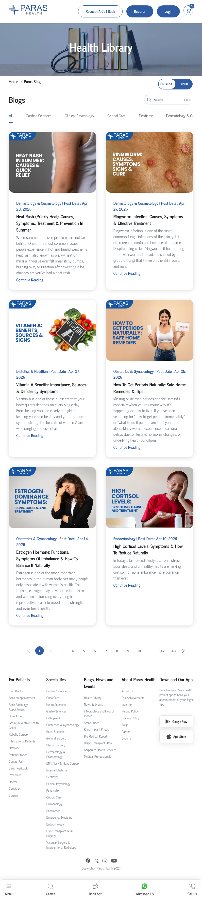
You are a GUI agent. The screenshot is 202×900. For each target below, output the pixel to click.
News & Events (93, 704)
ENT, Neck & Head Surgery (63, 763)
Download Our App (176, 679)
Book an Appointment (22, 697)
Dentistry (146, 116)
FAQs (125, 724)
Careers (126, 731)
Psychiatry (53, 790)
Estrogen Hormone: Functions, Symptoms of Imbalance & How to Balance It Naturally (47, 558)
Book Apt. (95, 893)
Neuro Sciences (56, 704)
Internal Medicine (56, 770)
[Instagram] (105, 861)
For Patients (19, 679)
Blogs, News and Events (98, 682)
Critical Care (116, 116)
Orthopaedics (54, 718)
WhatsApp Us (144, 893)
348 (172, 650)
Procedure (15, 774)
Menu (9, 893)
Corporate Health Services (100, 749)
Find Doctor (16, 691)
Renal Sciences (55, 731)
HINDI (184, 84)
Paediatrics (53, 810)
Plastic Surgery (55, 745)
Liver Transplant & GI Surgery (59, 833)
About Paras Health (138, 679)
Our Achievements (133, 697)
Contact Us (16, 761)
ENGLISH (166, 84)
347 (161, 650)
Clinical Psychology (79, 116)
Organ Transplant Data (98, 742)
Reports (140, 11)
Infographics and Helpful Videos (99, 714)
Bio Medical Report (95, 736)
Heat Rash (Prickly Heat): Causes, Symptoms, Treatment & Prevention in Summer (49, 223)
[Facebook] (88, 861)
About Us (127, 691)
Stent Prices (91, 722)
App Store (179, 736)
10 (139, 650)
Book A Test (16, 716)
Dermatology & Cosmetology (55, 754)
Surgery (13, 795)
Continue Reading (29, 279)
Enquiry (126, 738)
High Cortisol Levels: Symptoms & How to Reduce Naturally (148, 549)
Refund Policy (130, 711)
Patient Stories (18, 754)
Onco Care (52, 697)
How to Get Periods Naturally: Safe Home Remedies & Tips (149, 388)
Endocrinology (55, 824)
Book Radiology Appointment (18, 707)
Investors (127, 704)
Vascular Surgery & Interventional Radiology (61, 845)
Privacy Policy (130, 718)
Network (14, 747)
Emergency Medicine (59, 817)
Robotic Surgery (19, 734)
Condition (14, 788)
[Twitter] (97, 861)
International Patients (22, 741)
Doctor (13, 781)
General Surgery (56, 738)
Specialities (56, 679)
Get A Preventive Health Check (24, 725)
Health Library (92, 697)
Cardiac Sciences (38, 116)
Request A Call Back (100, 11)
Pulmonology (54, 803)
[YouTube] (114, 861)
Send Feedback (18, 768)
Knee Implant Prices (96, 729)
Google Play (179, 721)
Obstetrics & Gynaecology (62, 724)
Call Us (192, 893)
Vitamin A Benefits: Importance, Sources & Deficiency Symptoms (51, 388)
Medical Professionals (97, 756)
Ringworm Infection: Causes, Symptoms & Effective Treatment (148, 220)
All (11, 116)
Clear (187, 99)
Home (13, 81)
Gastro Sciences (56, 711)
